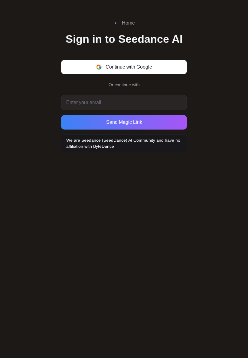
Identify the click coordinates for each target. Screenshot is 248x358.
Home (128, 22)
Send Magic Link (124, 122)
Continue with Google (129, 66)
